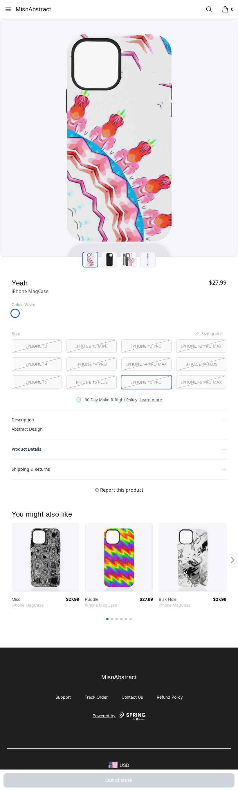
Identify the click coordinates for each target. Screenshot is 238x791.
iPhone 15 (36, 382)
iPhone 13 (36, 346)
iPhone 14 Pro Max (146, 364)
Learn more (151, 399)
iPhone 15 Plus (92, 382)
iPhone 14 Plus (201, 364)
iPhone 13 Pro (146, 346)
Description (23, 420)
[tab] (90, 259)
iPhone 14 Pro (91, 364)
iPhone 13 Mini (91, 346)
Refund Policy (170, 697)
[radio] (37, 346)
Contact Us (132, 697)
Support (63, 697)
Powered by (104, 715)
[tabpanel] (119, 138)
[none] (208, 334)
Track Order (96, 697)
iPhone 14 (36, 364)
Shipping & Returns (31, 469)
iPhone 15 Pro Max (201, 382)
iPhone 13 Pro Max (201, 346)
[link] (45, 558)
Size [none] (16, 333)
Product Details (26, 449)
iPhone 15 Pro (146, 382)
